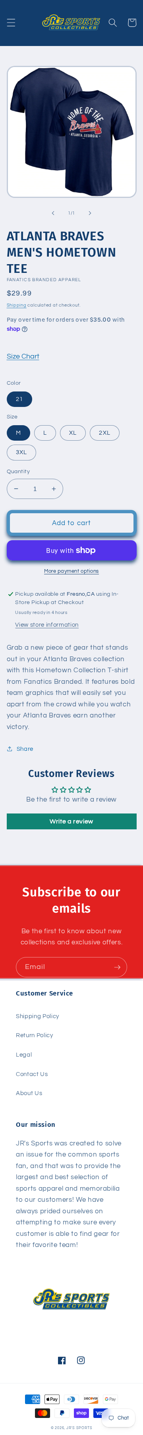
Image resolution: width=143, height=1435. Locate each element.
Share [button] (25, 749)
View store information (47, 625)
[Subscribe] (117, 967)
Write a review (71, 821)
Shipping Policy (37, 1016)
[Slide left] (53, 213)
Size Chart (23, 356)
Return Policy (34, 1035)
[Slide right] (90, 213)
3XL (21, 452)
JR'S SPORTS (79, 1428)
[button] (10, 22)
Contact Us (32, 1074)
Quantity (18, 471)
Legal (24, 1054)
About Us (29, 1093)
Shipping (17, 305)
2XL (104, 433)
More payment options (71, 571)
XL (73, 433)
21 (19, 399)
